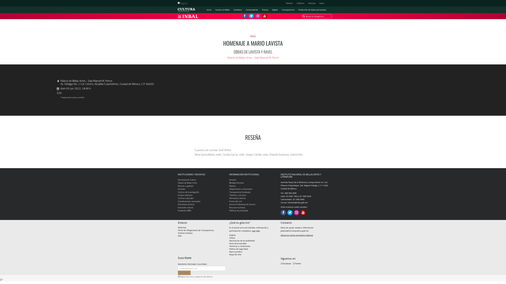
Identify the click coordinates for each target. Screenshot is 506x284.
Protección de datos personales (312, 10)
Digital (275, 10)
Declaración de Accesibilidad (242, 240)
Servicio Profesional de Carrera (242, 205)
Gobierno (300, 3)
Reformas (182, 227)
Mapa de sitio (235, 254)
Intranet (232, 180)
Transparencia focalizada (239, 192)
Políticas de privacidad (238, 211)
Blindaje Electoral (236, 183)
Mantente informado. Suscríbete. (192, 264)
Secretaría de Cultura (187, 180)
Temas (232, 238)
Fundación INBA (184, 211)
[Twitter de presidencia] (297, 263)
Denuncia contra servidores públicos (297, 235)
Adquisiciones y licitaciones (240, 189)
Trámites (289, 3)
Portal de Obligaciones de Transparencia (196, 230)
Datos (321, 3)
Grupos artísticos (185, 195)
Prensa (265, 10)
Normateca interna (237, 198)
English (232, 235)
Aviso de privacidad (238, 243)
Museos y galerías (185, 186)
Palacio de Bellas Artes (187, 183)
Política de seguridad (238, 249)
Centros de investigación (188, 192)
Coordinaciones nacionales (189, 201)
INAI (180, 236)
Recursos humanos (237, 208)
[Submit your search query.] (304, 16)
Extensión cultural (185, 208)
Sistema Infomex (185, 233)
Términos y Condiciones (239, 246)
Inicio (209, 10)
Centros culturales (186, 198)
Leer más (256, 231)
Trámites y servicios (237, 195)
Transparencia (288, 10)
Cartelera (238, 10)
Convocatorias (252, 10)
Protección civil (235, 201)
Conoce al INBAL (222, 10)
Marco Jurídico (235, 251)
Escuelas (181, 189)
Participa (311, 3)
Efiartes (232, 186)
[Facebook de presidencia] (286, 263)
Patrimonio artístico (186, 205)
